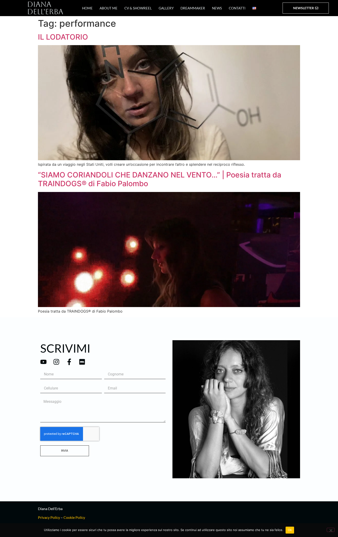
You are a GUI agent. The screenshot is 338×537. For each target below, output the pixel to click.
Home (87, 8)
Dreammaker (192, 8)
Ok (290, 530)
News (217, 8)
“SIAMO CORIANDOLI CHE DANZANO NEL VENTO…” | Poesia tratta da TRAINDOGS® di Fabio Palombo (159, 179)
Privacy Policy (49, 517)
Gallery (166, 8)
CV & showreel (138, 8)
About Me (108, 8)
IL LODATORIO (63, 36)
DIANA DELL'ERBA (45, 8)
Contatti (237, 8)
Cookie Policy (74, 517)
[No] (331, 530)
